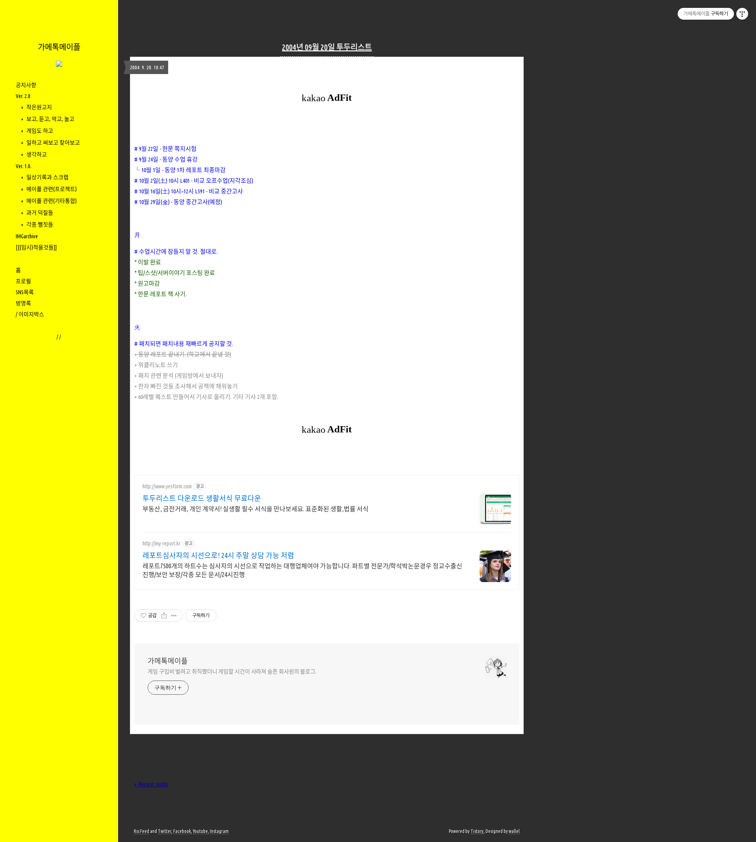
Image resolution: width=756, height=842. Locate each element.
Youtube (200, 831)
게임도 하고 (39, 131)
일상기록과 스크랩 (47, 177)
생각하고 (36, 154)
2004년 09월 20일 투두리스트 (327, 47)
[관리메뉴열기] (742, 14)
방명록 (23, 303)
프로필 (23, 281)
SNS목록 (25, 292)
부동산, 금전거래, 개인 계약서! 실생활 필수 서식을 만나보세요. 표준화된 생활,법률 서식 (256, 508)
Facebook (182, 831)
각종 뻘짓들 (39, 224)
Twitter (164, 831)
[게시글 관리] (174, 615)
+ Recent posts (151, 784)
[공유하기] (164, 615)
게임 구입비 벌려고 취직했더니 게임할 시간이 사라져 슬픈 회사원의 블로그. (232, 671)
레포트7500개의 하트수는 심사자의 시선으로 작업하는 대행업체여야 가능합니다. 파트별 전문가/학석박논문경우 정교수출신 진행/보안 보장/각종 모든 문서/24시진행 (302, 570)
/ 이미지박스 (30, 314)
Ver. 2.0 (23, 96)
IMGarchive (27, 236)
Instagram (219, 831)
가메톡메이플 (59, 47)
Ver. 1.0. (24, 166)
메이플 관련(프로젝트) (51, 189)
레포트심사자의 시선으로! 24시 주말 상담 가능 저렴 (218, 555)
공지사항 (26, 85)
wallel (514, 831)
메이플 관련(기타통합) (51, 201)
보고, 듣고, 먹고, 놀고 (49, 119)
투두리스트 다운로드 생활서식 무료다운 (202, 498)
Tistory (477, 831)
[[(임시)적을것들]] (36, 247)
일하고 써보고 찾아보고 (52, 142)
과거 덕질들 (39, 213)
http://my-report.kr (161, 543)
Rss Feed (141, 831)
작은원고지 (38, 107)
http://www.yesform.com (167, 486)
